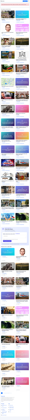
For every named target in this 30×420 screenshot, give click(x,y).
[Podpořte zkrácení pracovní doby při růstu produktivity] (8, 178)
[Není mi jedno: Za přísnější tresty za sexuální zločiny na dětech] (22, 17)
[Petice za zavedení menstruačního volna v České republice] (8, 151)
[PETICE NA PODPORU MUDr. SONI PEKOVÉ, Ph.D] (8, 30)
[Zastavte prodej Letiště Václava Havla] (8, 219)
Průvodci (2, 403)
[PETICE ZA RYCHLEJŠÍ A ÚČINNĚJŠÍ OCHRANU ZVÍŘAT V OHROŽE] (8, 43)
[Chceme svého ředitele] (8, 57)
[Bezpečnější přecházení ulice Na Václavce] (8, 84)
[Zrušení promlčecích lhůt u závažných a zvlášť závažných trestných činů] (22, 138)
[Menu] (29, 1)
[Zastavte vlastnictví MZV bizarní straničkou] (22, 111)
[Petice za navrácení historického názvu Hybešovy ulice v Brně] (22, 151)
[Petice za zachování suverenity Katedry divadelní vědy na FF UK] (22, 30)
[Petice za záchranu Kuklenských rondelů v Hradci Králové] (22, 43)
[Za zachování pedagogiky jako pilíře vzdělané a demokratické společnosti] (22, 57)
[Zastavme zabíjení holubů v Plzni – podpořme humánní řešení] (8, 192)
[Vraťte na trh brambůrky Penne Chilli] (8, 70)
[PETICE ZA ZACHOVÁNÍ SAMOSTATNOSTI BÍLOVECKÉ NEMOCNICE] (22, 205)
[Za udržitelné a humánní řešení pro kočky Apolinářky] (8, 17)
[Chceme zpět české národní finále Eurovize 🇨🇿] (8, 165)
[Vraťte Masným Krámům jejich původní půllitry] (22, 178)
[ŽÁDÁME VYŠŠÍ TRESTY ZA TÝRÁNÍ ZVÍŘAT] (8, 111)
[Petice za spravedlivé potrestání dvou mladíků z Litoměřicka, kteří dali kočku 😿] (22, 84)
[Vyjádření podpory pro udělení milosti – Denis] (8, 97)
